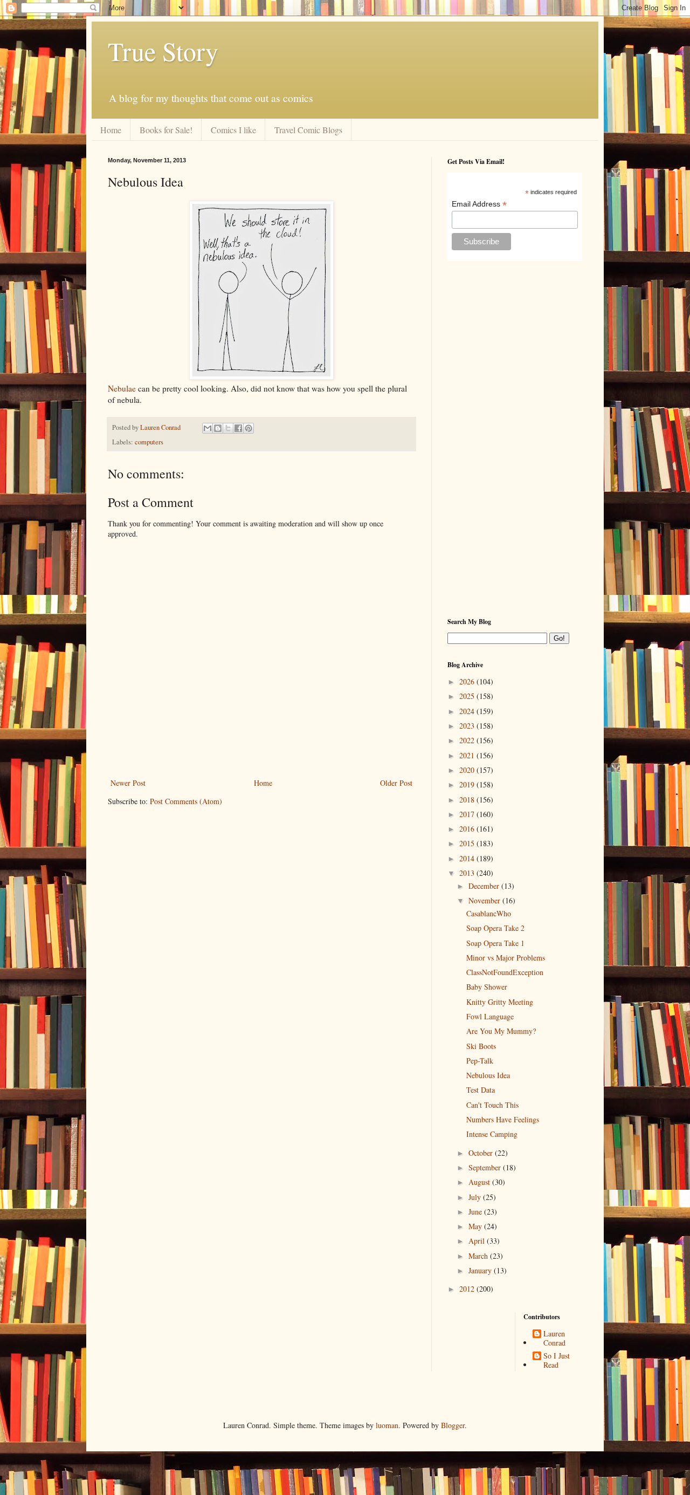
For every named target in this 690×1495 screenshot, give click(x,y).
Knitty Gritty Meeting (499, 1002)
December (484, 886)
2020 (468, 770)
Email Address (479, 204)
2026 (468, 681)
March (479, 1256)
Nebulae (122, 388)
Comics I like (233, 129)
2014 (468, 858)
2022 (468, 740)
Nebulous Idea (488, 1075)
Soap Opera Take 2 (495, 928)
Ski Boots (481, 1046)
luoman (387, 1425)
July (475, 1197)
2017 (468, 814)
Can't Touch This (492, 1105)
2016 (468, 829)
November (485, 900)
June (476, 1211)
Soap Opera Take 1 (495, 943)
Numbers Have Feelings (502, 1119)
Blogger (453, 1425)
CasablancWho (488, 913)
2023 (468, 726)
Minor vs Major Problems (505, 957)
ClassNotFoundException (504, 972)
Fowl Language (490, 1016)
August (480, 1182)
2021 (468, 755)
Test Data (480, 1090)
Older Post (396, 783)
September (485, 1167)
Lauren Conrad (554, 1338)
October (481, 1153)
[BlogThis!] (217, 428)
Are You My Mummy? (501, 1031)
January (481, 1270)
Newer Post (128, 783)
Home (110, 129)
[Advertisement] (514, 439)
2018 (468, 799)
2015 (468, 843)
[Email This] (207, 428)
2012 (468, 1289)
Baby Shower (486, 987)
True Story (163, 50)
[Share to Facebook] (238, 428)
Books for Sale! (166, 129)
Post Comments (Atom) (186, 801)
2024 (468, 711)
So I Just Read (556, 1361)
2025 (468, 696)
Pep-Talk (479, 1060)
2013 (468, 873)
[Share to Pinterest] (248, 428)
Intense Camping (492, 1134)
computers (149, 442)
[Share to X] (228, 428)
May (476, 1226)
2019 (468, 784)
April (477, 1241)
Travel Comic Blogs (308, 129)
